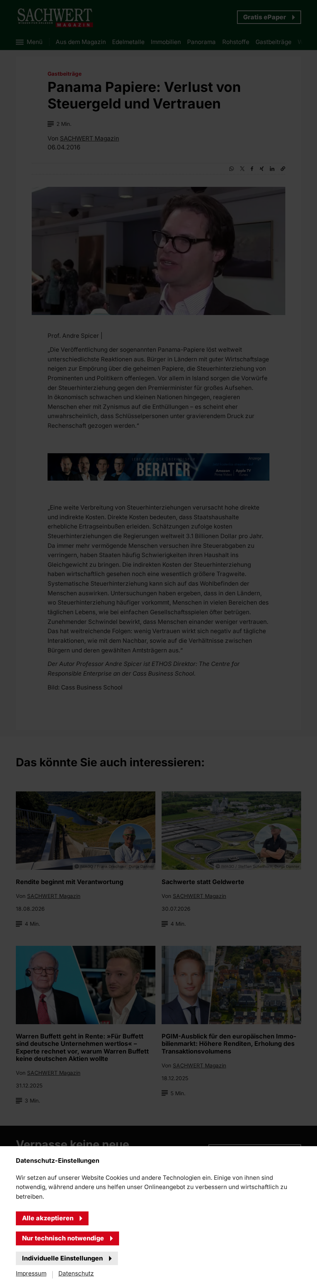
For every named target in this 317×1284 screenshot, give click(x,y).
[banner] (158, 642)
